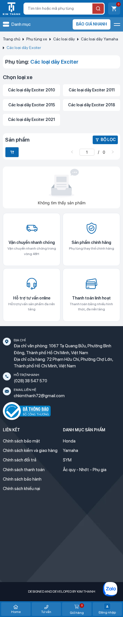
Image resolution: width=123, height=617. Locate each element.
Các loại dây (64, 39)
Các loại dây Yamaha (99, 39)
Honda (69, 441)
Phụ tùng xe (36, 39)
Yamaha (70, 450)
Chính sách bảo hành (22, 479)
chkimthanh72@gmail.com (39, 395)
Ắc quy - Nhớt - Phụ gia (84, 469)
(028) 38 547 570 (30, 380)
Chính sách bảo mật (21, 441)
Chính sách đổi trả (19, 460)
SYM (67, 460)
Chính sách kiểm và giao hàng (30, 450)
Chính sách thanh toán (24, 469)
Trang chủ (11, 39)
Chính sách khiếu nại (21, 488)
